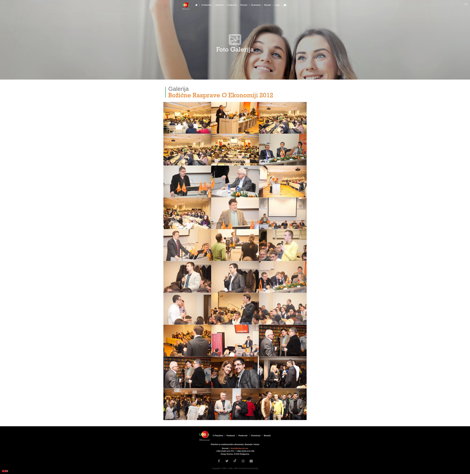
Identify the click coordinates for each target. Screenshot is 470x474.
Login (277, 5)
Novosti (243, 5)
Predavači (232, 5)
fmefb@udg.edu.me (239, 448)
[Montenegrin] (3, 471)
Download (255, 5)
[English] (6, 471)
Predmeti (220, 5)
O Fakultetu (206, 5)
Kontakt (267, 5)
